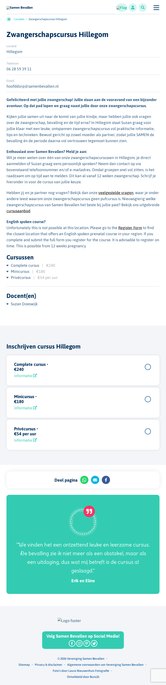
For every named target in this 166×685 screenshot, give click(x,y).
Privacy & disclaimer (48, 664)
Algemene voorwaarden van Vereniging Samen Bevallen (105, 664)
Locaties (19, 19)
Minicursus (20, 271)
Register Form (130, 227)
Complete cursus (25, 265)
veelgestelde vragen (115, 192)
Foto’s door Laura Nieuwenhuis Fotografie (81, 670)
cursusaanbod (18, 211)
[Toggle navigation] (156, 7)
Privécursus (21, 277)
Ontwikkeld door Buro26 (83, 677)
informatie (23, 375)
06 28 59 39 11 (19, 69)
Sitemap (24, 664)
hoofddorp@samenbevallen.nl (32, 86)
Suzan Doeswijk (24, 304)
